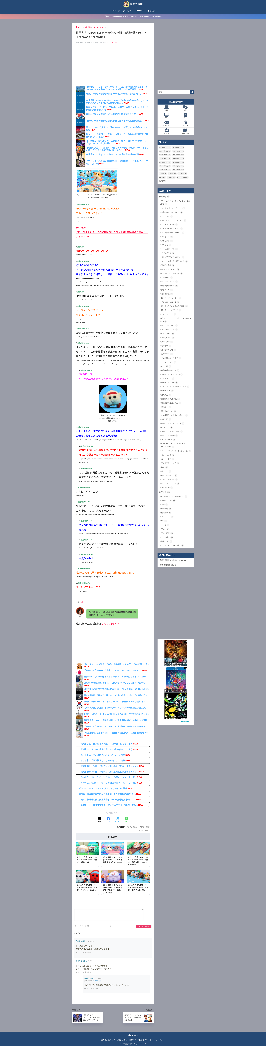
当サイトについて (130, 1040)
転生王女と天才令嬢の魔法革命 (174, 306)
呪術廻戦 (165, 346)
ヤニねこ (166, 245)
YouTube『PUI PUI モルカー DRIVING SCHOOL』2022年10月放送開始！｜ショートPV (112, 232)
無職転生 (166, 407)
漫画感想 (166, 509)
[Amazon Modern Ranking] (185, 721)
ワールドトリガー (169, 382)
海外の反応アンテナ (108, 1040)
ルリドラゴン (167, 378)
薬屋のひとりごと (169, 329)
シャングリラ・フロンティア (173, 220)
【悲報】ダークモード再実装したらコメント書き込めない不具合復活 (133, 16)
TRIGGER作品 (168, 440)
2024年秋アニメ (164, 166)
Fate (164, 467)
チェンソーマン (168, 362)
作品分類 (164, 197)
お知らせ (120, 1040)
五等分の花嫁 (167, 265)
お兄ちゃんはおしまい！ (171, 212)
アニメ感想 (167, 533)
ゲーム (165, 525)
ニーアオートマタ (169, 479)
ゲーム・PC (166, 125)
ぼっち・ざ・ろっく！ (170, 298)
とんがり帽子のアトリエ (171, 228)
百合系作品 (166, 294)
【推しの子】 (167, 338)
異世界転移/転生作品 (170, 399)
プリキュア (166, 237)
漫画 (185, 118)
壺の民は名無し (98, 981)
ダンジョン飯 (167, 455)
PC (163, 521)
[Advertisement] (113, 61)
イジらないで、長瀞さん (171, 273)
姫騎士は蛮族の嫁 (169, 286)
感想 (185, 110)
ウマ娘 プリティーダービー (172, 208)
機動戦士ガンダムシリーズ (172, 423)
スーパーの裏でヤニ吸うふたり (174, 261)
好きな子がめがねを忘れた (172, 257)
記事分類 (164, 492)
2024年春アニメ (178, 162)
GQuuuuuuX (140, 11)
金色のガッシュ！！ (170, 483)
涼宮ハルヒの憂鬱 (169, 436)
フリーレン (115, 11)
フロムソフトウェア (170, 463)
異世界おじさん (168, 411)
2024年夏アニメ (164, 162)
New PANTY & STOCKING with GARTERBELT (172, 445)
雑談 (167, 110)
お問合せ (141, 1040)
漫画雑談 (166, 513)
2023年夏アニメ (164, 155)
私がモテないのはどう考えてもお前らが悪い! (175, 319)
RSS (146, 1040)
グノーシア (127, 11)
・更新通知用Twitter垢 (167, 565)
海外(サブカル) (168, 500)
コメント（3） (112, 42)
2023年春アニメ (178, 155)
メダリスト (166, 241)
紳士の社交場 (182, 177)
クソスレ (185, 125)
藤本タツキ (166, 354)
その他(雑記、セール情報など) (173, 496)
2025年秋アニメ (164, 170)
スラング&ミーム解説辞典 (172, 545)
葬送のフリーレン (169, 325)
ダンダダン (166, 342)
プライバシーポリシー (158, 1040)
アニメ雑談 (145, 827)
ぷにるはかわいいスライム (172, 232)
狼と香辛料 (166, 290)
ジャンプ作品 (167, 333)
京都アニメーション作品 (171, 431)
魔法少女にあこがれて (170, 310)
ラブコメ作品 (167, 253)
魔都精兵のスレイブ (170, 370)
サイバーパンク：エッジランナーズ (175, 451)
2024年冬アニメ (178, 158)
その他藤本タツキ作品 (170, 358)
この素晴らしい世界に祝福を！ (174, 415)
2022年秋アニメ (164, 151)
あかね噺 (166, 366)
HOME (134, 1035)
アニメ (167, 118)
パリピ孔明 (166, 487)
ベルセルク (166, 427)
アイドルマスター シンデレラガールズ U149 (175, 202)
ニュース (146, 830)
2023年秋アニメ (164, 158)
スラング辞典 (185, 133)
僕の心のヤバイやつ (170, 269)
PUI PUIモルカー (133, 827)
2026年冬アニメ (178, 170)
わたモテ (151, 11)
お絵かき (162, 173)
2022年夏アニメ (164, 147)
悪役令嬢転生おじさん (170, 403)
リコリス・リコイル (170, 302)
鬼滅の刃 (166, 395)
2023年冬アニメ (178, 151)
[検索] (192, 92)
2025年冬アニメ (178, 166)
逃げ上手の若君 (168, 350)
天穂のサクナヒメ (169, 281)
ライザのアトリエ (169, 249)
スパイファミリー (169, 224)
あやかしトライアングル (171, 374)
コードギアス (167, 459)
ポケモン (165, 471)
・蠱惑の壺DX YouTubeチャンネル (172, 560)
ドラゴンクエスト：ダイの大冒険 (175, 386)
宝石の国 (165, 419)
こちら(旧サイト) (110, 623)
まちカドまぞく (168, 314)
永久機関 (171, 177)
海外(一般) (166, 541)
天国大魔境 (166, 277)
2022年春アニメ (178, 147)
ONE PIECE (167, 391)
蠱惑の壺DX (136, 4)
